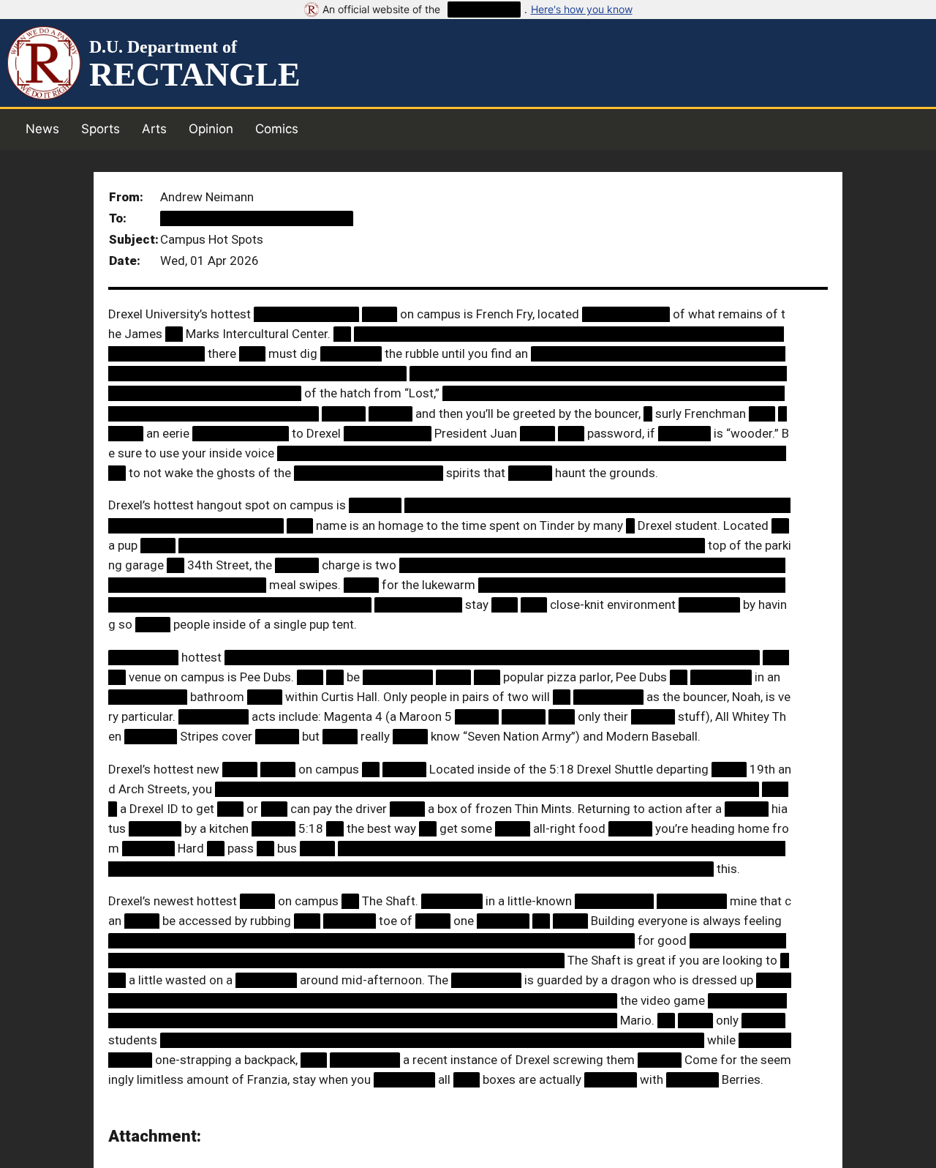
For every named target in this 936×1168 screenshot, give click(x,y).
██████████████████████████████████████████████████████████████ (487, 789)
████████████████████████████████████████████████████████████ (441, 545)
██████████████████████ (256, 218)
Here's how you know (582, 9)
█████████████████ (368, 472)
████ (379, 314)
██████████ (484, 9)
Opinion (211, 128)
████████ (143, 657)
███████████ (240, 433)
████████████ (306, 314)
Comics (276, 128)
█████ (344, 413)
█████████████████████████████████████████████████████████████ (492, 657)
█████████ (147, 696)
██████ (684, 433)
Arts (154, 128)
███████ (351, 353)
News (42, 128)
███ (252, 353)
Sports (100, 128)
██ (174, 333)
